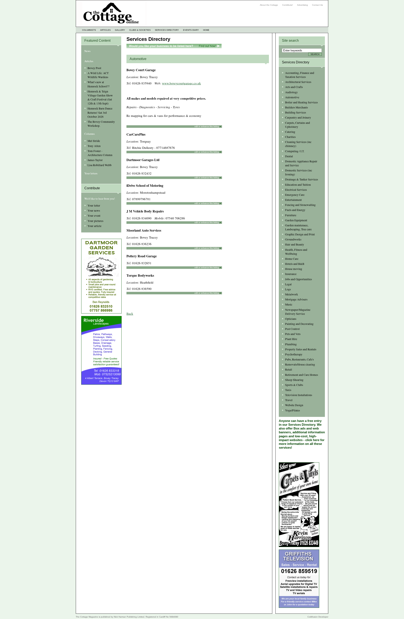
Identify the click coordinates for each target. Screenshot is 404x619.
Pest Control (292, 329)
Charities (290, 137)
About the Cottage (269, 5)
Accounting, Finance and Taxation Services (299, 75)
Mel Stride (94, 141)
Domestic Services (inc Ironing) (298, 172)
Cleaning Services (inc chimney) (298, 144)
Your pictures (95, 221)
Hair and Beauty (294, 244)
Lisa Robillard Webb (100, 165)
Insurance (290, 274)
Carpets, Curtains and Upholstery (297, 125)
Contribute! (287, 5)
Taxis (288, 390)
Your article (94, 226)
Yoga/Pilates (292, 410)
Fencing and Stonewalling (300, 205)
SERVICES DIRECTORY (167, 30)
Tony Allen (94, 146)
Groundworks (293, 239)
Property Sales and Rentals (300, 349)
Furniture (290, 215)
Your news (94, 210)
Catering (290, 132)
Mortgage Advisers (296, 299)
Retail (288, 369)
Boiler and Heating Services (301, 102)
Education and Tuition (298, 185)
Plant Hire (291, 339)
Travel (288, 400)
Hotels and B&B (294, 264)
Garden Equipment (296, 220)
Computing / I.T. (294, 151)
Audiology (291, 92)
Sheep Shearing (294, 380)
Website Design (294, 405)
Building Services (295, 112)
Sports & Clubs (294, 385)
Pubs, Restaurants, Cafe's (299, 359)
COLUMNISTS (89, 30)
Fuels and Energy (295, 210)
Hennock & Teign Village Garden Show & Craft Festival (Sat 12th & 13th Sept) (100, 97)
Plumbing (291, 344)
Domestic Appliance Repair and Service (301, 163)
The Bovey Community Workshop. (101, 124)
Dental (289, 156)
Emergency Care (294, 195)
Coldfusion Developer (317, 617)
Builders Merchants (296, 107)
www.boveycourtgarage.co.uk (181, 83)
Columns (89, 134)
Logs (288, 289)
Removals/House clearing (300, 364)
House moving (293, 269)
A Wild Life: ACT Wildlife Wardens (98, 75)
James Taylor (95, 160)
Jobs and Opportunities (298, 279)
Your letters (90, 173)
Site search (290, 40)
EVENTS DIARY (191, 30)
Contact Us (317, 5)
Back (129, 313)
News (87, 51)
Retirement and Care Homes (301, 375)
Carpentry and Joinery (298, 117)
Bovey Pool (94, 68)
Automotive (292, 97)
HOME (206, 30)
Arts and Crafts (294, 87)
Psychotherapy (293, 354)
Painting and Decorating (299, 324)
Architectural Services (298, 82)
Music (288, 304)
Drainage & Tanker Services (301, 179)
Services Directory (148, 39)
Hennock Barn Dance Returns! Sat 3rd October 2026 (100, 112)
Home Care (291, 259)
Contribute (92, 188)
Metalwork (291, 294)
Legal (288, 284)
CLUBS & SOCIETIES (140, 30)
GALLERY (120, 30)
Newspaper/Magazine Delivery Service (297, 312)
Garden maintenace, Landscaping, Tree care (298, 227)
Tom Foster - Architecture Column (100, 153)
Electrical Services (296, 190)
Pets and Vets (292, 334)
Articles (88, 61)
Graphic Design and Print (300, 234)
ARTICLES (105, 30)
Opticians (290, 319)
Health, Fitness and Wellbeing (296, 252)
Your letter (94, 205)
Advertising (302, 5)
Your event (94, 215)
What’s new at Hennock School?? (98, 84)
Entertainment (293, 200)
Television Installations (298, 395)
